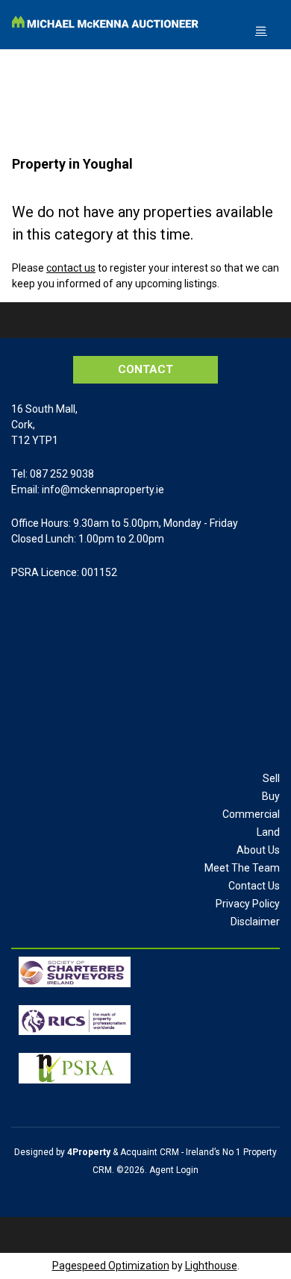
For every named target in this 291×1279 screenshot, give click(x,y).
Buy (271, 796)
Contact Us (254, 886)
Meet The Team (242, 868)
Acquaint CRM (149, 1152)
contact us (71, 268)
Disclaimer (255, 922)
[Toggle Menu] (261, 30)
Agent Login (173, 1170)
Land (268, 832)
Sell (271, 778)
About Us (258, 850)
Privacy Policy (248, 904)
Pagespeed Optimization (110, 1266)
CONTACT (145, 369)
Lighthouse (211, 1266)
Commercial (251, 814)
